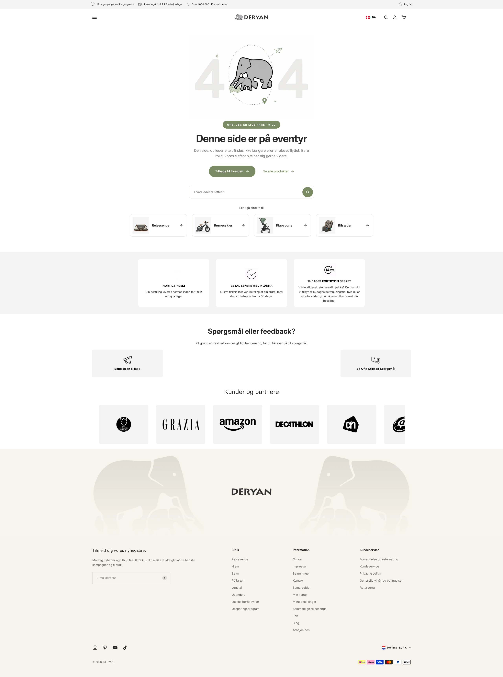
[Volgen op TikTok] (125, 647)
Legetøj (237, 587)
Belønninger (301, 573)
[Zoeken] (307, 192)
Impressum (300, 566)
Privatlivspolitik (370, 573)
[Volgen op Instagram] (95, 647)
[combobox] (371, 17)
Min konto (300, 595)
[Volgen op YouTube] (115, 647)
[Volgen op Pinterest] (105, 647)
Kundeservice (369, 566)
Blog (296, 623)
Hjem (235, 566)
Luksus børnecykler (245, 602)
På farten (238, 580)
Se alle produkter (276, 171)
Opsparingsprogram (245, 609)
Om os (297, 559)
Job (295, 616)
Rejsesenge (240, 559)
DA (374, 17)
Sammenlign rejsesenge (310, 609)
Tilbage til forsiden (229, 171)
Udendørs (238, 595)
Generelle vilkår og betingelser (381, 580)
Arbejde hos (301, 630)
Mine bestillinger (304, 602)
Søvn (235, 573)
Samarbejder (302, 587)
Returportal (367, 587)
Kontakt (298, 580)
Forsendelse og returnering (379, 559)
